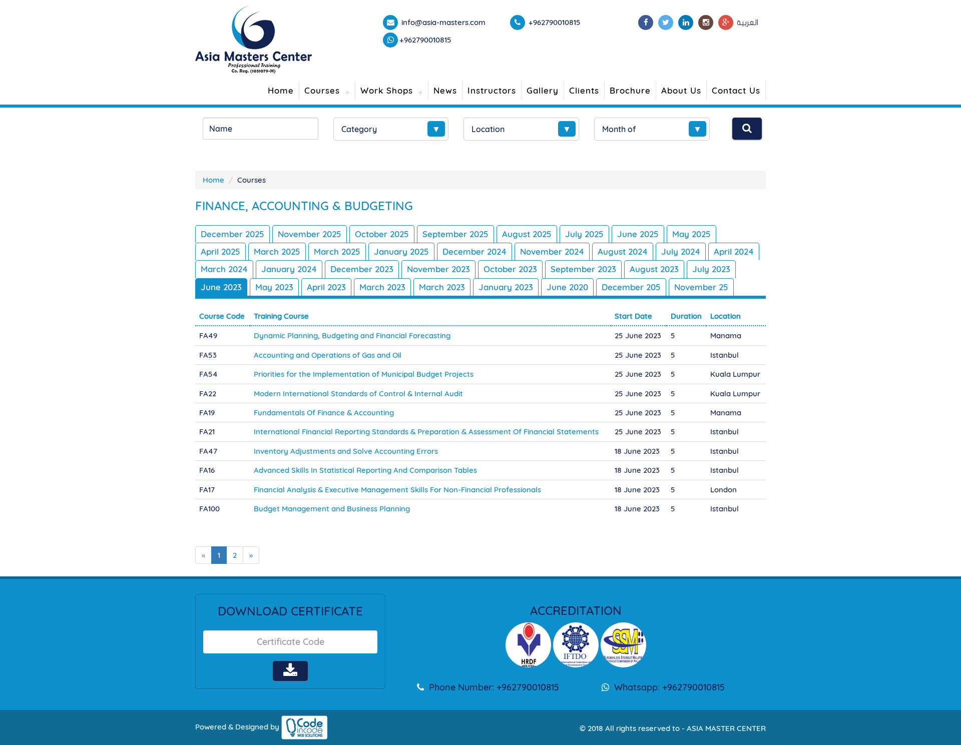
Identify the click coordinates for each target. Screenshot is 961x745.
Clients (584, 90)
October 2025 (382, 234)
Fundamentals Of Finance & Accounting (324, 412)
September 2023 (583, 269)
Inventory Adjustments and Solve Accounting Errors (346, 451)
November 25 (701, 287)
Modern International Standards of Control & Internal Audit (358, 393)
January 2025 (401, 251)
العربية (747, 23)
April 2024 (734, 251)
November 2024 (552, 251)
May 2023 (274, 287)
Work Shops (386, 90)
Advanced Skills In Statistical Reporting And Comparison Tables (365, 470)
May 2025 (691, 234)
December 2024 (474, 251)
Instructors (491, 90)
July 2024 (680, 251)
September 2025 (455, 234)
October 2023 (510, 269)
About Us (681, 90)
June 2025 (638, 234)
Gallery (543, 90)
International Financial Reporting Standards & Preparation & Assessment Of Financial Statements (426, 431)
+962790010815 (425, 40)
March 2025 (277, 251)
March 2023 (382, 287)
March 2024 (224, 269)
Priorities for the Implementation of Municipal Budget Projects (363, 374)
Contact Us (736, 90)
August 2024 (623, 251)
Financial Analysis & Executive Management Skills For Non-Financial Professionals (397, 489)
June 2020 (567, 287)
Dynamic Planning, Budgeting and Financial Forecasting (352, 335)
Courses (322, 90)
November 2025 (309, 234)
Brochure (630, 90)
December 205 (631, 287)
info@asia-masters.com (442, 22)
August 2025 (527, 234)
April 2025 (220, 251)
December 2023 (361, 269)
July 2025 (584, 234)
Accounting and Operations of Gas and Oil (327, 355)
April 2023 (326, 287)
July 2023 (711, 269)
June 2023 (221, 287)
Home (281, 90)
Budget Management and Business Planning (332, 508)
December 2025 (232, 234)
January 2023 (505, 287)
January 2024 (289, 269)
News (445, 90)
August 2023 (654, 269)
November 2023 (438, 269)
